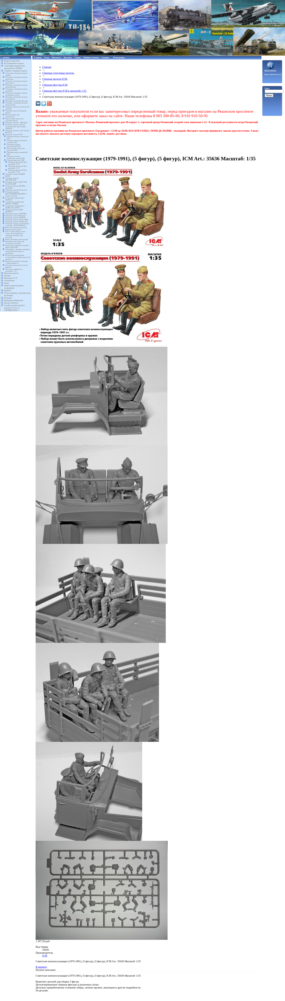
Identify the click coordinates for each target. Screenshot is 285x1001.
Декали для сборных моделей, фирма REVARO (17, 246)
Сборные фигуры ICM (15, 160)
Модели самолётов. (12, 61)
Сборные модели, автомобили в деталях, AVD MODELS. (17, 224)
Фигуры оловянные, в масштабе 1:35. (13, 270)
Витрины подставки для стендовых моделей (14, 242)
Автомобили (9, 280)
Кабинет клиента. (91, 57)
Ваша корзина (270, 70)
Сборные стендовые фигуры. (16, 101)
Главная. (38, 57)
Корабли (7, 290)
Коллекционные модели (14, 63)
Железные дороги (11, 273)
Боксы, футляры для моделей (16, 239)
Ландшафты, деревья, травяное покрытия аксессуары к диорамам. (17, 251)
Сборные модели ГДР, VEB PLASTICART (16, 183)
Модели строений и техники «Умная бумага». (16, 262)
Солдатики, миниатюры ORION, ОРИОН (14, 203)
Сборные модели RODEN (15, 218)
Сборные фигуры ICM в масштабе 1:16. (17, 163)
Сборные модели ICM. (14, 134)
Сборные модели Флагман (15, 216)
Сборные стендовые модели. (16, 71)
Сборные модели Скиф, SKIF (16, 220)
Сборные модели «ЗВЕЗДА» (16, 123)
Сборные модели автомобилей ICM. (14, 145)
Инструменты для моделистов (12, 116)
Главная (46, 67)
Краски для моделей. (13, 229)
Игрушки (8, 298)
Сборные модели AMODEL (16, 214)
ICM (44, 955)
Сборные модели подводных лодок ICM (16, 157)
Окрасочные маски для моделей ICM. (16, 149)
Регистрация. (119, 57)
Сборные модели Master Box (16, 222)
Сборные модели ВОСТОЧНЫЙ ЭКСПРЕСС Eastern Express (16, 194)
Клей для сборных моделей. (16, 227)
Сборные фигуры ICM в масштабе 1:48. (17, 171)
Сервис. (77, 57)
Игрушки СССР (10, 278)
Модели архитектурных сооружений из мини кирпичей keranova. (17, 257)
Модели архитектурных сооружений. (14, 286)
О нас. (47, 57)
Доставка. (67, 57)
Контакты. (56, 57)
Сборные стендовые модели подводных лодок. (16, 94)
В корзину (41, 967)
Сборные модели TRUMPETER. (12, 179)
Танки (6, 283)
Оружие (7, 275)
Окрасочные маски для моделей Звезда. (14, 120)
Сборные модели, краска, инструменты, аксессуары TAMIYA (15, 126)
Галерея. (105, 57)
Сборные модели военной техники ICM (17, 141)
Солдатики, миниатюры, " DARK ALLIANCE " (15, 207)
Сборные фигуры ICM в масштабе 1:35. (17, 167)
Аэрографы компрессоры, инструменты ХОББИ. (14, 67)
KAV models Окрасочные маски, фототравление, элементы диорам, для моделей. (15, 234)
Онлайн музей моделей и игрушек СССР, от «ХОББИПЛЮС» (14, 307)
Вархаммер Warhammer (13, 300)
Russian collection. (11, 303)
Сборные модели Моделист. (16, 190)
